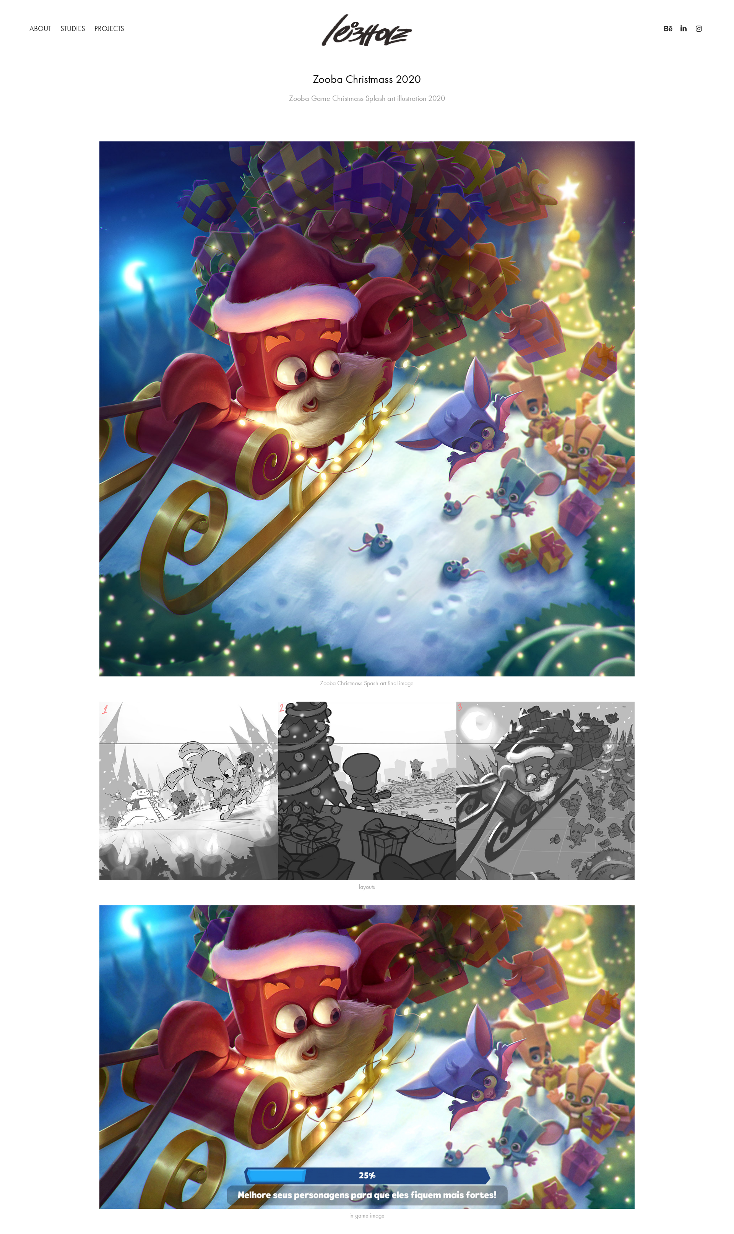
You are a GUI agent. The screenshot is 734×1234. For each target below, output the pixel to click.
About (40, 28)
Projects (109, 28)
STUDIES (72, 28)
